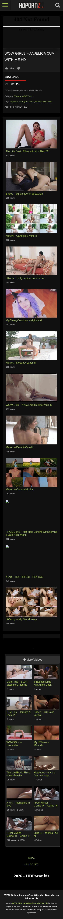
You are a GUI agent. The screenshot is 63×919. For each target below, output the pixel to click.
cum (21, 101)
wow (50, 101)
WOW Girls (27, 96)
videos (38, 101)
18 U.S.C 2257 (31, 864)
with (45, 101)
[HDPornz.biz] (31, 5)
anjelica (14, 101)
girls (26, 101)
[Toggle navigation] (5, 5)
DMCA (31, 858)
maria (31, 101)
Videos (17, 96)
